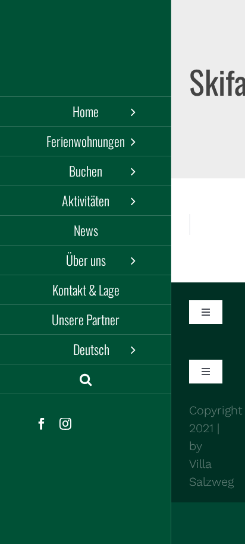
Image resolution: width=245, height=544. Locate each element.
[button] (85, 379)
